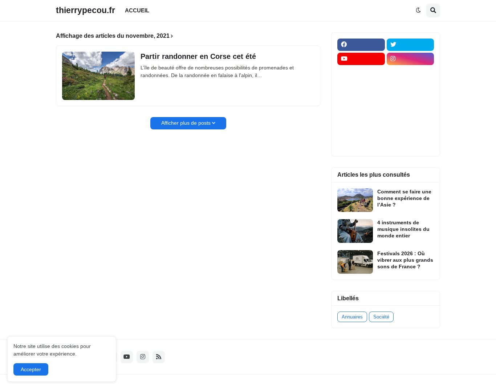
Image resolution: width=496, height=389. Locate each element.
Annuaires (352, 317)
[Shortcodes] (361, 144)
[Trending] (410, 115)
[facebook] (361, 45)
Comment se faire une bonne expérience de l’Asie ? (404, 198)
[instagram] (410, 59)
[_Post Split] (410, 87)
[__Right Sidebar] (410, 73)
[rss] (159, 357)
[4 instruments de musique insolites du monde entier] (355, 231)
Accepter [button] (31, 369)
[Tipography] (410, 130)
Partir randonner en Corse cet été (198, 56)
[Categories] (361, 130)
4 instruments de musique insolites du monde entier (403, 229)
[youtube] (361, 59)
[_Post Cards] (361, 87)
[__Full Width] (361, 73)
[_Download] (361, 101)
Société (381, 317)
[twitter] (410, 45)
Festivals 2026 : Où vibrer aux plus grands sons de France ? (405, 259)
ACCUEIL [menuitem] (137, 10)
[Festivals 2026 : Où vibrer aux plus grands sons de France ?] (355, 262)
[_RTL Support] (361, 115)
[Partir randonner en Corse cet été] (98, 76)
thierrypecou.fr (85, 10)
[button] (418, 10)
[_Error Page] (410, 101)
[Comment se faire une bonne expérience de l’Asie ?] (355, 200)
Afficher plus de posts (186, 123)
